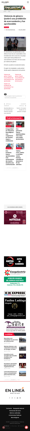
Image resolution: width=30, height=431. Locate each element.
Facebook (21, 426)
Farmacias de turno (15, 410)
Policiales (6, 27)
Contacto (9, 408)
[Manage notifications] (3, 427)
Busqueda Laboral (18, 408)
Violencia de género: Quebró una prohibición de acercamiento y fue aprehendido (9, 78)
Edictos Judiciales (15, 413)
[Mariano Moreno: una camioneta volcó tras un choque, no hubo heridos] (22, 348)
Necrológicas (15, 417)
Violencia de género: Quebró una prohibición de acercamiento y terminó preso (19, 78)
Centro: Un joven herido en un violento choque (21, 109)
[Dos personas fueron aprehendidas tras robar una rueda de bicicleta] (20, 124)
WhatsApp (14, 426)
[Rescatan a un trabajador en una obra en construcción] (22, 340)
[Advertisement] (15, 188)
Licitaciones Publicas (15, 415)
